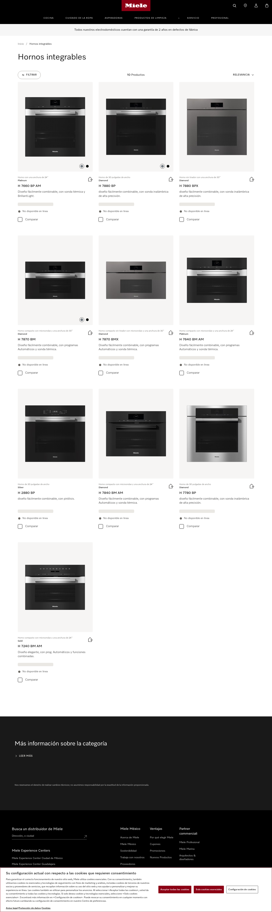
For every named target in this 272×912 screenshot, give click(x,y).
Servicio (193, 18)
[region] (136, 889)
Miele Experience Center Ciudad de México (37, 858)
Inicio (21, 44)
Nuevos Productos (161, 857)
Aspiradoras (114, 18)
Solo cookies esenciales (209, 889)
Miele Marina (186, 849)
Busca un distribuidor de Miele (37, 829)
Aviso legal (12, 908)
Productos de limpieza (151, 18)
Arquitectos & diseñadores (187, 857)
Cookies (46, 908)
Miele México (128, 844)
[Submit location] (85, 836)
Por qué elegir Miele (161, 837)
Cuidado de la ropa (79, 18)
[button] (81, 166)
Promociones (157, 851)
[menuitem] (50, 17)
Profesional (220, 18)
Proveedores (127, 864)
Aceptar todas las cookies (174, 889)
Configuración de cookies (242, 889)
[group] (55, 153)
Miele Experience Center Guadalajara (33, 864)
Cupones (155, 844)
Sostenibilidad (128, 851)
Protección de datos (29, 908)
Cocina (48, 18)
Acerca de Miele (129, 837)
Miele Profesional (189, 842)
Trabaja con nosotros (132, 857)
